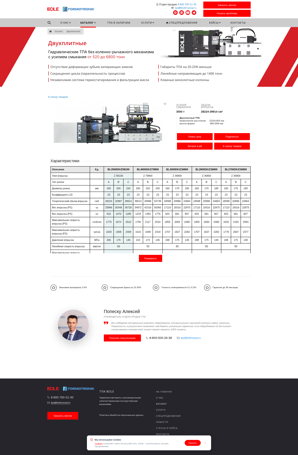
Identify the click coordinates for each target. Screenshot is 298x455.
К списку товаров (232, 146)
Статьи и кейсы (167, 428)
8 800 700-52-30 (187, 4)
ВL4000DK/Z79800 (148, 169)
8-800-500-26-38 (160, 337)
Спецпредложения (168, 415)
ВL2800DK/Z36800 (206, 169)
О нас (159, 397)
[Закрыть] (205, 443)
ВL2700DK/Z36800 (236, 169)
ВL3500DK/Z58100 (118, 169)
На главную (164, 391)
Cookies (98, 443)
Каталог (161, 403)
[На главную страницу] (71, 9)
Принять (192, 442)
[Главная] (50, 31)
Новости (162, 421)
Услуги (160, 409)
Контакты (162, 434)
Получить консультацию (122, 338)
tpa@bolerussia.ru (185, 7)
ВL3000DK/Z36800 (177, 169)
